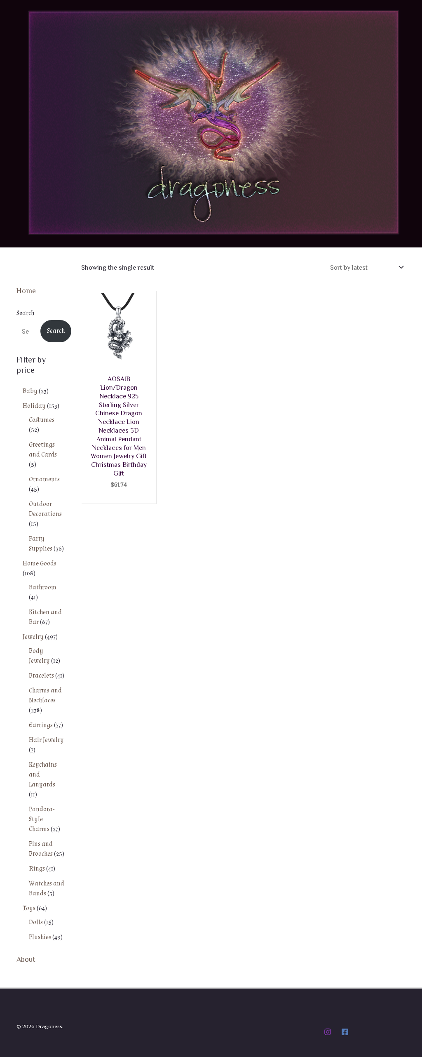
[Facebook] (345, 1032)
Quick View (118, 357)
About (25, 959)
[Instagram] (327, 1032)
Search (25, 313)
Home (26, 290)
